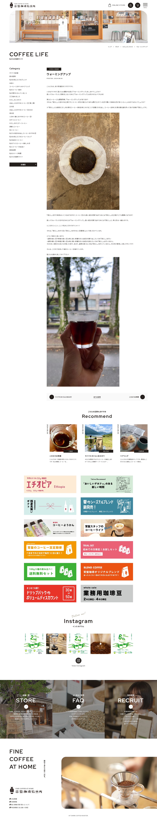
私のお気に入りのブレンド (18, 80)
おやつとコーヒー (15, 120)
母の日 (11, 113)
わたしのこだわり (15, 100)
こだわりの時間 (134, 397)
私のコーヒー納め (15, 90)
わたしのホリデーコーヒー (18, 123)
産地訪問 (12, 150)
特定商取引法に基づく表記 (19, 807)
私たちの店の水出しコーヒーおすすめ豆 (22, 133)
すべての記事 (13, 73)
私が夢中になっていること (18, 93)
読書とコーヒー (14, 126)
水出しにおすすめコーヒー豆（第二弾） (22, 103)
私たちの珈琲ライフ (16, 157)
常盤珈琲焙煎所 (22, 5)
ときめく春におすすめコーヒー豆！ (20, 116)
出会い (11, 83)
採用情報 (14, 802)
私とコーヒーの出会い (17, 147)
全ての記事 (97, 397)
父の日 (11, 106)
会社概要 (14, 799)
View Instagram (78, 666)
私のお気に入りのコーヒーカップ (20, 136)
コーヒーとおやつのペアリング (19, 86)
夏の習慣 (12, 76)
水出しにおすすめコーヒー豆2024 (21, 110)
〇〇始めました (14, 96)
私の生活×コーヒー (16, 140)
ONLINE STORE (118, 5)
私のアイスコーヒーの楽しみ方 (19, 143)
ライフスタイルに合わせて (63, 397)
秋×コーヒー (14, 130)
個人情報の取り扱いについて (20, 805)
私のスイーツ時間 (15, 153)
